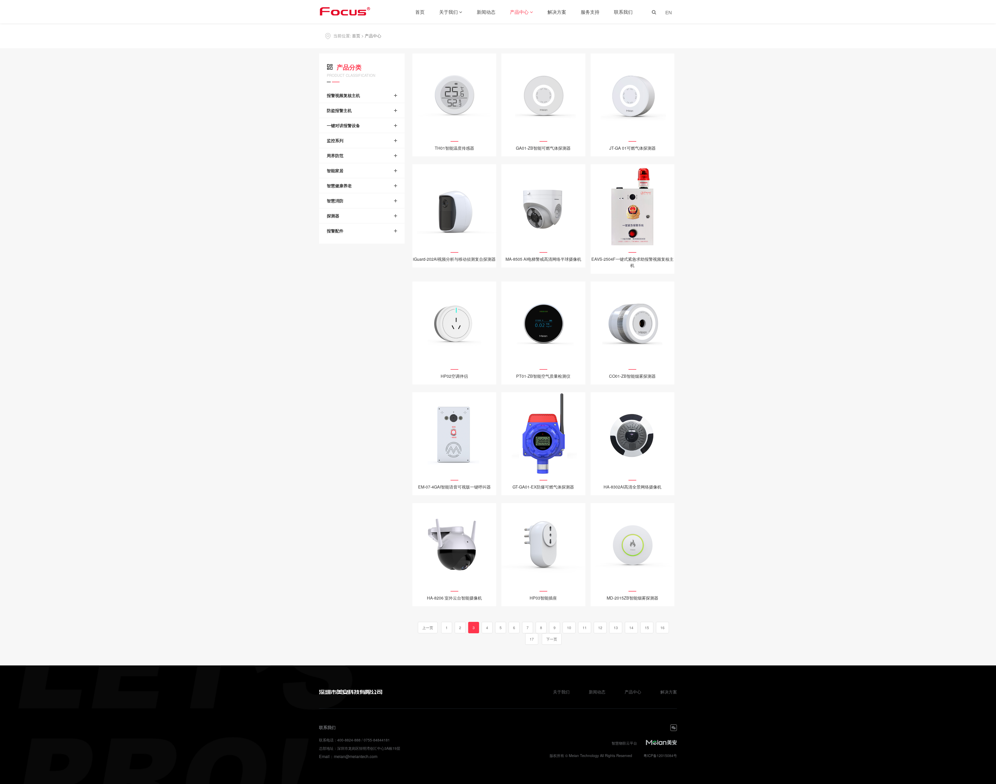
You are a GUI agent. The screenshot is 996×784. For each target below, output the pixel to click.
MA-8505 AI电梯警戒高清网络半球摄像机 (543, 259)
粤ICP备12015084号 (660, 755)
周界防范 (335, 156)
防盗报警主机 (339, 110)
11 (585, 627)
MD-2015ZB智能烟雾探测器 (632, 598)
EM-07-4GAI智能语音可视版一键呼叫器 (454, 487)
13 (616, 627)
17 (532, 639)
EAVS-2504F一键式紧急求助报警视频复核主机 (632, 262)
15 (647, 627)
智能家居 (335, 171)
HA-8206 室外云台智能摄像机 (454, 598)
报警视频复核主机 (343, 95)
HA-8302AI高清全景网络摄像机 (632, 487)
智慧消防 (335, 201)
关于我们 (448, 11)
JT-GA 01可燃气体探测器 (632, 148)
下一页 (551, 639)
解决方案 (557, 11)
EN (668, 12)
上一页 (427, 627)
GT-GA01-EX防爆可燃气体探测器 (543, 487)
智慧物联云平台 (624, 743)
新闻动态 (486, 11)
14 (631, 627)
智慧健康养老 (339, 186)
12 (600, 627)
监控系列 (335, 140)
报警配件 (335, 231)
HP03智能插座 (543, 598)
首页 (420, 11)
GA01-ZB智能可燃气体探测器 (543, 148)
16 (662, 627)
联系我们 (623, 11)
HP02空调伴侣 (454, 376)
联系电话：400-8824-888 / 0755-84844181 (354, 739)
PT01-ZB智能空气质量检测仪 (543, 376)
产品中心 (519, 11)
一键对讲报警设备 (343, 125)
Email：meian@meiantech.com (348, 756)
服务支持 (590, 11)
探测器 (333, 216)
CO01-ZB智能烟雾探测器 (632, 376)
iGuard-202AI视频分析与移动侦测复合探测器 (454, 259)
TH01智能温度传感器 (454, 148)
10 (569, 627)
